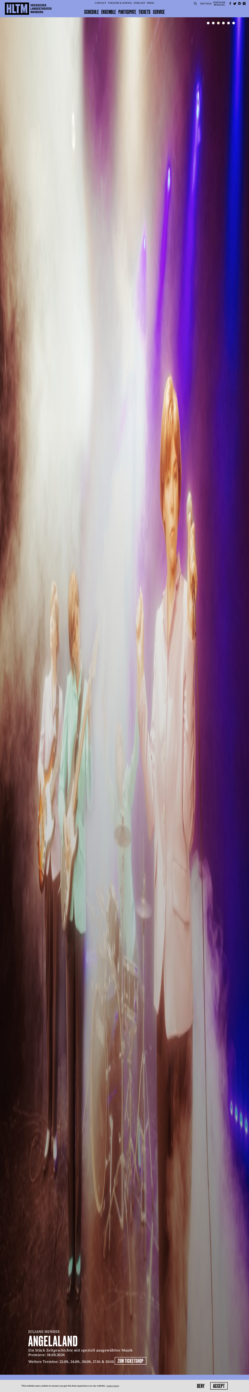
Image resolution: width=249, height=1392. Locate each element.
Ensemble (108, 12)
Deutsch (206, 3)
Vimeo (239, 3)
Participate (127, 12)
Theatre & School (120, 3)
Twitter (234, 3)
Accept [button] (219, 1386)
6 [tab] (233, 23)
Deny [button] (201, 1386)
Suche (195, 3)
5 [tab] (228, 23)
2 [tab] (213, 23)
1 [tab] (208, 23)
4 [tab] (223, 23)
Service (159, 12)
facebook (230, 3)
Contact (100, 3)
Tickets (145, 12)
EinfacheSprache (219, 3)
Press (150, 3)
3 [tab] (218, 23)
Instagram (244, 3)
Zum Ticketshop (109, 1361)
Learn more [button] (113, 1385)
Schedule (91, 12)
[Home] (28, 8)
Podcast (139, 3)
